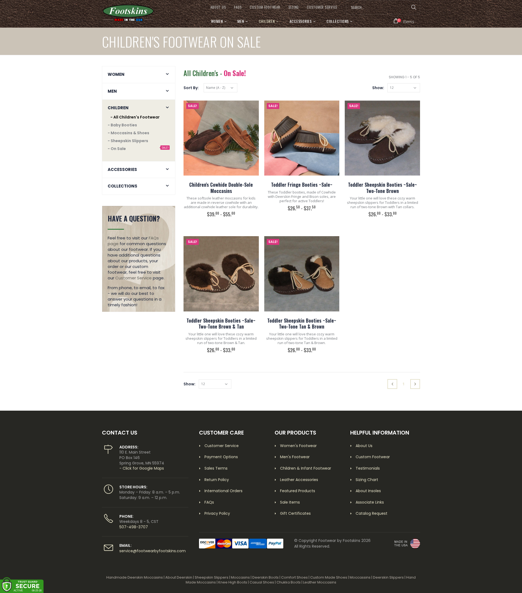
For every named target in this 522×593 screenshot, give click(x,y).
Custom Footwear (373, 457)
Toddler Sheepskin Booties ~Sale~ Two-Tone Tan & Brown (301, 323)
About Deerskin (178, 577)
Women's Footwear (298, 445)
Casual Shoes (262, 582)
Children (267, 21)
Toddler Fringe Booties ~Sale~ (302, 184)
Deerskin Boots (265, 577)
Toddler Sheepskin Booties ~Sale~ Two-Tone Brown (382, 187)
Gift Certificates (295, 513)
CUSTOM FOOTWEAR (265, 7)
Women (217, 21)
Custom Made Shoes (328, 577)
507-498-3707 (133, 527)
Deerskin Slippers (388, 577)
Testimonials (368, 468)
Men (240, 21)
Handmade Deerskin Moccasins (134, 577)
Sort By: (191, 87)
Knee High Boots (232, 582)
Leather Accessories (299, 479)
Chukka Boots (288, 582)
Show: (378, 87)
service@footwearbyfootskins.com (152, 551)
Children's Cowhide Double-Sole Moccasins (221, 187)
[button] (404, 20)
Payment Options (221, 457)
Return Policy (216, 479)
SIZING (293, 7)
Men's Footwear (295, 457)
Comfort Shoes (294, 577)
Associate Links (370, 502)
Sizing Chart (367, 479)
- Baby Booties (122, 125)
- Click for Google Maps (141, 468)
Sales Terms (216, 468)
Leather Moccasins (319, 582)
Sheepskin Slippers (211, 577)
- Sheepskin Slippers (128, 140)
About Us (364, 445)
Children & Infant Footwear (305, 468)
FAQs (238, 7)
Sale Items (290, 502)
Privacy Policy (217, 513)
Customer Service (133, 278)
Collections (338, 21)
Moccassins (360, 577)
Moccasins (240, 577)
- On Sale (117, 148)
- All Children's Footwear (135, 117)
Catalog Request (371, 513)
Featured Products (297, 491)
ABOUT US (218, 7)
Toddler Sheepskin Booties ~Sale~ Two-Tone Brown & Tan (221, 323)
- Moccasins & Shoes (128, 133)
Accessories (301, 21)
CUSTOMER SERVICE (322, 7)
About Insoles (368, 491)
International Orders (223, 491)
